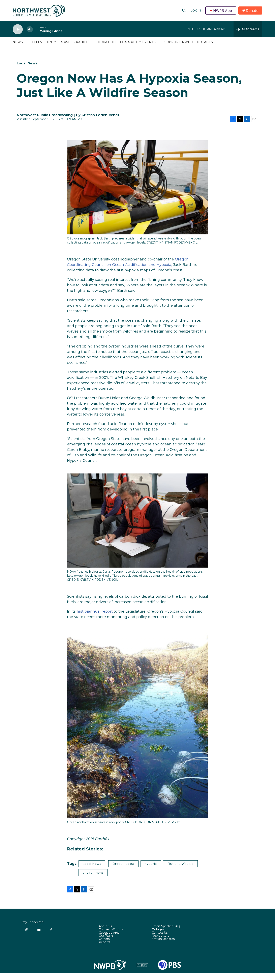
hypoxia (151, 864)
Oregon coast (123, 864)
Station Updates (163, 939)
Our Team (106, 935)
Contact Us (159, 932)
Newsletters (160, 935)
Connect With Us (111, 929)
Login (195, 10)
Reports (104, 942)
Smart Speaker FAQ (166, 926)
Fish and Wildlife (180, 864)
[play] (17, 29)
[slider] (36, 29)
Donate (252, 10)
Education (106, 42)
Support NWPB (178, 42)
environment (93, 872)
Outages (205, 42)
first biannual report (95, 611)
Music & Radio (74, 42)
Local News (27, 63)
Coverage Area (109, 932)
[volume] (29, 29)
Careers (104, 939)
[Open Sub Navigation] (26, 42)
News (18, 42)
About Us (105, 926)
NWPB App (222, 10)
